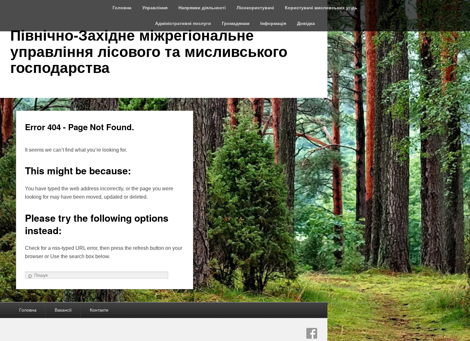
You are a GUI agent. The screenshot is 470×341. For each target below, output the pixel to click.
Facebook (311, 333)
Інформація (273, 23)
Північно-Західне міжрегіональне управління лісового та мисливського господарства (148, 51)
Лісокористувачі (255, 7)
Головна (122, 7)
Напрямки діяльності (202, 7)
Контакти (99, 310)
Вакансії (63, 310)
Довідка (306, 23)
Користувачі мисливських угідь (321, 7)
